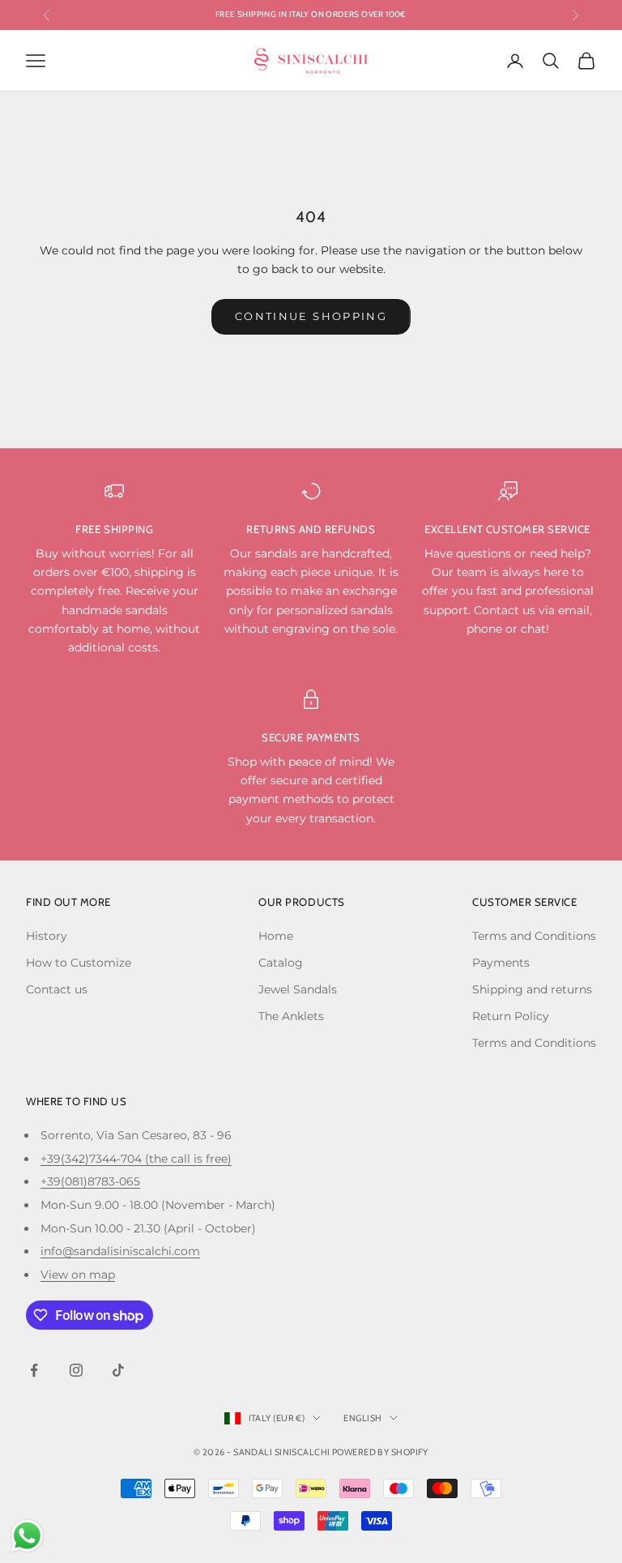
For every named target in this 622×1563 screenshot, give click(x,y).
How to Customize (78, 962)
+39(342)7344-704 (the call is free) (136, 1158)
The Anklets (291, 1016)
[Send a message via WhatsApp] (27, 1536)
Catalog (280, 962)
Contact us (56, 989)
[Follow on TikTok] (118, 1370)
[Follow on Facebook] (34, 1370)
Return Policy (510, 1016)
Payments (501, 962)
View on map (77, 1274)
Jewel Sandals (297, 989)
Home (275, 936)
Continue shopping (311, 316)
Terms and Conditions (534, 936)
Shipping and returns (532, 989)
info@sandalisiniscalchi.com (120, 1251)
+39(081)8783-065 (90, 1181)
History (46, 936)
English (362, 1418)
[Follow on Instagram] (76, 1370)
